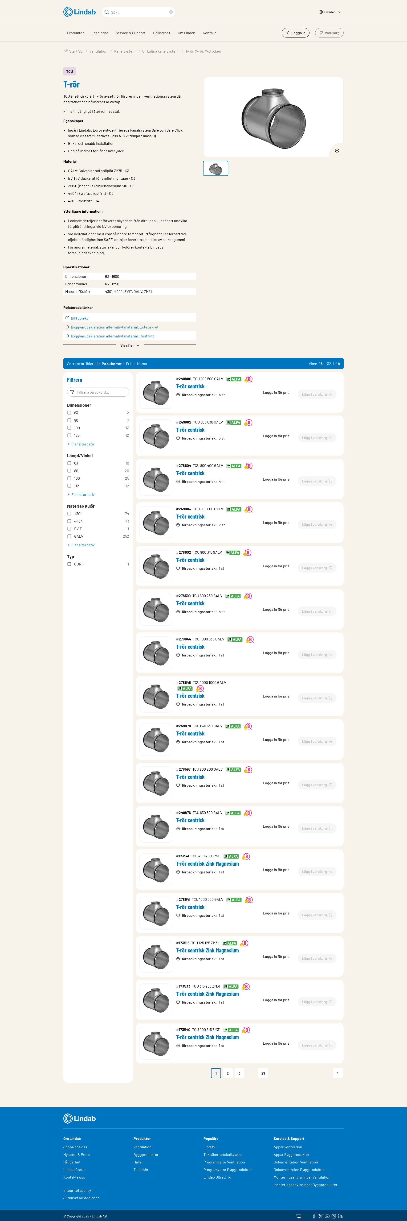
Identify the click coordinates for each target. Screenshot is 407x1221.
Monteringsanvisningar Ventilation (302, 1177)
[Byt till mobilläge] (298, 1215)
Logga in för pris (276, 392)
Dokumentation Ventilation (296, 1162)
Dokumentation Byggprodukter (299, 1169)
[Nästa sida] (338, 1073)
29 (263, 1073)
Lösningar (99, 32)
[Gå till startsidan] (80, 12)
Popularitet (112, 363)
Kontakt (209, 32)
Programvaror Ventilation (224, 1162)
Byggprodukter (146, 1154)
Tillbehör (141, 1169)
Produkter (75, 32)
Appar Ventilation (288, 1147)
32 (329, 363)
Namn (142, 363)
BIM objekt (79, 318)
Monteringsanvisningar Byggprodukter (306, 1184)
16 (321, 363)
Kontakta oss (74, 1177)
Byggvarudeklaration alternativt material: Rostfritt (112, 336)
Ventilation (142, 1147)
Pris (129, 363)
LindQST (210, 1147)
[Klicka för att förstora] (336, 150)
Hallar (138, 1162)
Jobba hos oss (75, 1147)
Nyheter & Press (76, 1154)
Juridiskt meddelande (81, 1198)
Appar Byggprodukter (291, 1154)
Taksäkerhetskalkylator (223, 1154)
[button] (129, 345)
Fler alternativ (83, 444)
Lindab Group (74, 1169)
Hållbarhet (161, 32)
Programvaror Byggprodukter (228, 1169)
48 (338, 363)
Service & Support (131, 32)
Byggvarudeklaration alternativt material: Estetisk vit (115, 327)
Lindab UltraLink (217, 1177)
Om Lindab (186, 32)
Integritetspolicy (77, 1190)
